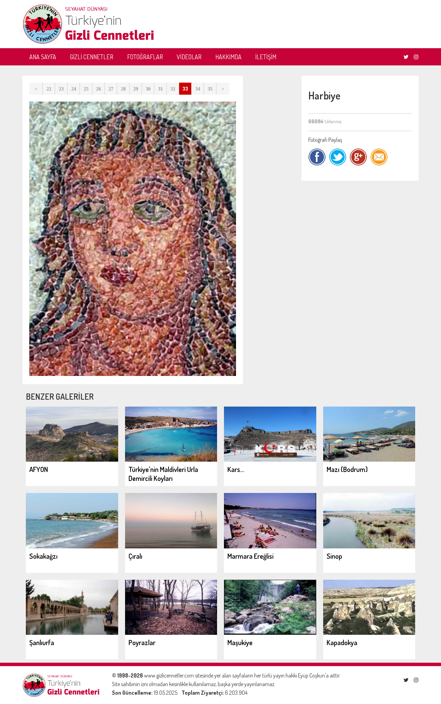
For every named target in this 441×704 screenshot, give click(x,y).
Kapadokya (342, 642)
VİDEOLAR (189, 57)
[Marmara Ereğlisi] (270, 546)
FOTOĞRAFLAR (145, 57)
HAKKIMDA (228, 57)
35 (210, 89)
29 (135, 89)
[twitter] (406, 56)
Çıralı (135, 555)
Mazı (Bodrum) (347, 469)
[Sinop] (369, 546)
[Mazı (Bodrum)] (369, 459)
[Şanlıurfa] (72, 632)
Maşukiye (240, 642)
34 (197, 89)
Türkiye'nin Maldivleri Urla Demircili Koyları (163, 474)
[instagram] (416, 56)
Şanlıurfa (41, 642)
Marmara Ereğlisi (250, 555)
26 (98, 89)
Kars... (235, 469)
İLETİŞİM (265, 57)
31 (160, 89)
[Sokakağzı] (72, 546)
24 (73, 89)
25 (86, 89)
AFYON (38, 469)
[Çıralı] (171, 546)
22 (49, 89)
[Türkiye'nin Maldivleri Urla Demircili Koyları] (171, 459)
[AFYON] (72, 459)
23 (61, 89)
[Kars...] (270, 459)
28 (123, 89)
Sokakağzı (43, 555)
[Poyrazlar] (171, 632)
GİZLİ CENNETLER (91, 57)
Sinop (334, 555)
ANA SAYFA (42, 57)
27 (111, 89)
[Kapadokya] (369, 632)
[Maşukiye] (270, 632)
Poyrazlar (142, 642)
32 (173, 89)
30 (148, 89)
